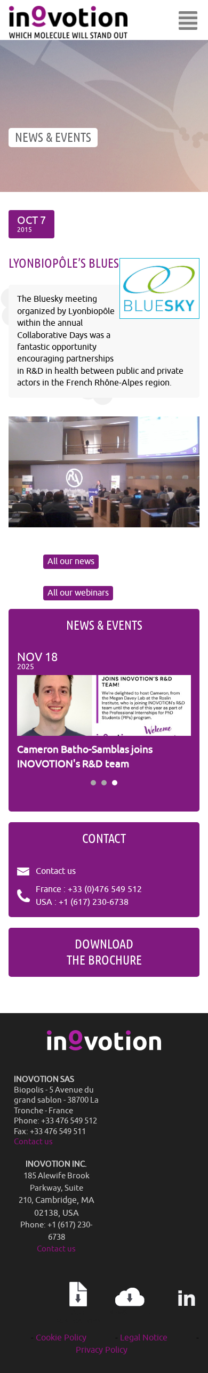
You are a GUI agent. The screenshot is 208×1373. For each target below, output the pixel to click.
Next (177, 711)
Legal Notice (143, 1337)
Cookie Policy (61, 1337)
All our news (70, 561)
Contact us (56, 871)
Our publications (78, 1317)
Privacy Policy (101, 1350)
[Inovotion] (104, 1047)
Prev (30, 711)
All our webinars (78, 593)
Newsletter (130, 1312)
